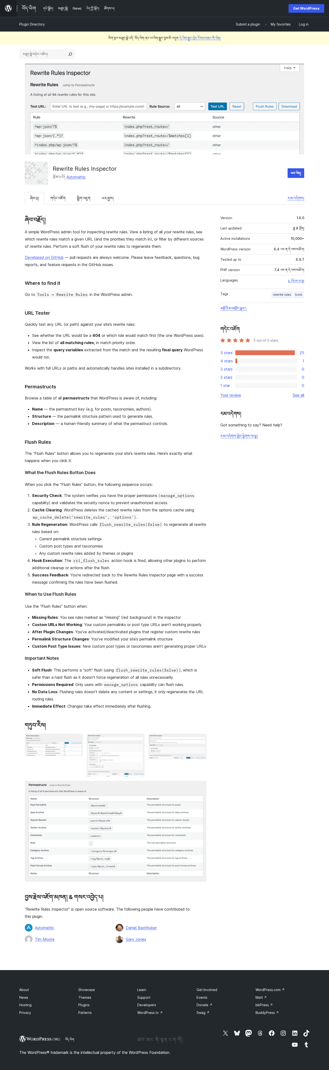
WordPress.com (270, 990)
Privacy (25, 1013)
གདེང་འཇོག (58, 198)
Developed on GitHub (44, 257)
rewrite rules (282, 294)
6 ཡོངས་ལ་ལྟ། (296, 281)
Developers (146, 1005)
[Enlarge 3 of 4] (199, 740)
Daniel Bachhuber (141, 927)
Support (143, 997)
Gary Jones (136, 939)
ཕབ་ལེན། (296, 173)
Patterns (85, 1013)
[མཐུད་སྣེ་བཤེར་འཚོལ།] (70, 54)
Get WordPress (306, 8)
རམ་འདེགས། (296, 198)
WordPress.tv (150, 1013)
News (23, 997)
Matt (261, 997)
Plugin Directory (32, 24)
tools (298, 294)
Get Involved (207, 990)
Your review (230, 395)
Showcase (86, 990)
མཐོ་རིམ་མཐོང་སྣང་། (233, 308)
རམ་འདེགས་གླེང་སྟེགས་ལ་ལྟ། (239, 436)
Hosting (25, 1005)
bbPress (264, 1005)
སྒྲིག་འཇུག (83, 198)
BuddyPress (267, 1013)
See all (298, 395)
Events (202, 997)
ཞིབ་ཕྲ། (34, 198)
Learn (141, 990)
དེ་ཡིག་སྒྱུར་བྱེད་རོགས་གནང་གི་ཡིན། (200, 38)
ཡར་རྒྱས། (108, 198)
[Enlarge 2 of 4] (138, 740)
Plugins (84, 1005)
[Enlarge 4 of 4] (199, 787)
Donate (204, 1005)
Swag (203, 1013)
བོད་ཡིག (69, 1039)
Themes (84, 997)
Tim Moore (44, 939)
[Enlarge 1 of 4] (76, 740)
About (24, 990)
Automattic (76, 177)
